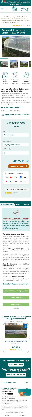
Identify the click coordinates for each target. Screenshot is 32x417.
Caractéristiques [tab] (7, 205)
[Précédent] (2, 338)
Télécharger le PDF (16, 365)
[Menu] (2, 9)
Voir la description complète (10, 107)
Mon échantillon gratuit (16, 375)
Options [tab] (26, 205)
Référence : (5, 111)
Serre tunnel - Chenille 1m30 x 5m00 (16, 341)
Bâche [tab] (18, 205)
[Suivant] (29, 338)
